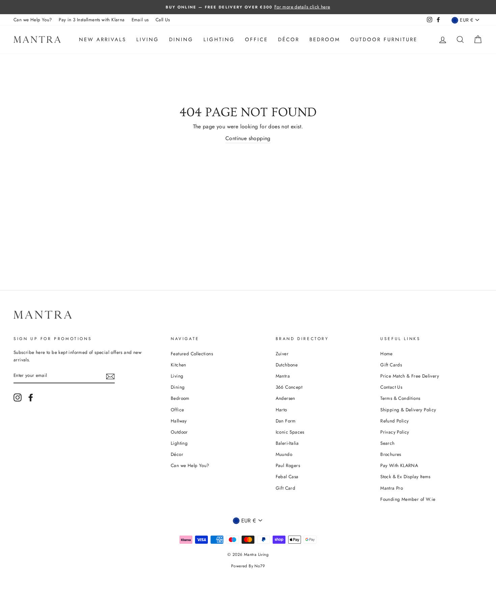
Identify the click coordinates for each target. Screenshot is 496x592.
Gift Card (286, 488)
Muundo (284, 454)
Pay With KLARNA (399, 465)
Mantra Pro (391, 488)
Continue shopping (248, 138)
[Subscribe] (110, 375)
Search (387, 443)
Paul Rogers (288, 465)
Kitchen (178, 364)
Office (256, 39)
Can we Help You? (32, 19)
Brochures (390, 454)
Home (386, 353)
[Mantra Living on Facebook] (31, 397)
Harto (281, 409)
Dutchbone (287, 364)
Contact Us (391, 387)
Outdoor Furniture (383, 39)
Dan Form (286, 420)
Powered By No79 (248, 566)
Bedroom (324, 39)
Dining (181, 39)
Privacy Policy (394, 432)
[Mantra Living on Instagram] (17, 397)
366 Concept (289, 387)
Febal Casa (287, 476)
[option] (248, 7)
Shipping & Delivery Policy (408, 409)
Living (147, 39)
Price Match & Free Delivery (409, 375)
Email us (140, 19)
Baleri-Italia (287, 443)
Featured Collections (192, 353)
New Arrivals (102, 39)
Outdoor (179, 432)
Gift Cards (391, 364)
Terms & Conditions (400, 398)
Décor (288, 39)
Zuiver (282, 353)
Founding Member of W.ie (407, 499)
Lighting (219, 39)
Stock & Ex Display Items (405, 476)
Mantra (283, 375)
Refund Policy (394, 420)
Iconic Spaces (290, 432)
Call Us (163, 19)
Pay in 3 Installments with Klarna (92, 19)
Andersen (285, 398)
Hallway (179, 420)
